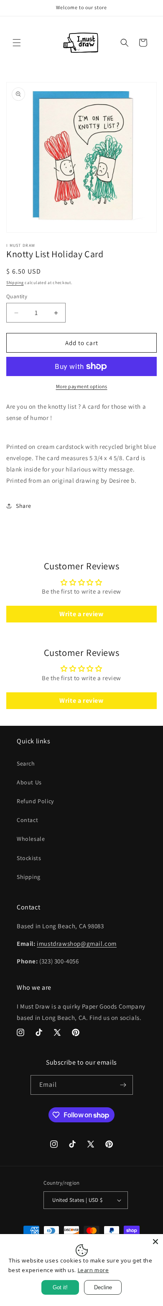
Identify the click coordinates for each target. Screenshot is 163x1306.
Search (26, 763)
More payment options (81, 386)
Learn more (93, 1270)
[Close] (155, 1241)
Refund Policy (35, 801)
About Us (29, 782)
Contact (27, 820)
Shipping (15, 282)
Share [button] (23, 506)
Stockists (29, 858)
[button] (17, 42)
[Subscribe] (123, 1085)
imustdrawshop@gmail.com (77, 943)
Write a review (81, 613)
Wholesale (31, 838)
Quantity (16, 296)
